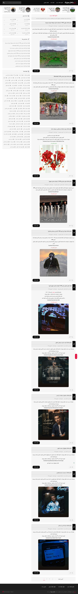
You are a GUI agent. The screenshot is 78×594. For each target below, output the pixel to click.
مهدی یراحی (20, 103)
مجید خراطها (26, 111)
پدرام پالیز (21, 90)
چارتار (6, 95)
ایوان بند (13, 85)
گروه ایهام (7, 85)
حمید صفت (11, 95)
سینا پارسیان (18, 126)
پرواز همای (15, 90)
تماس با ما (44, 587)
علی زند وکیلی (25, 141)
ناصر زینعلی (13, 100)
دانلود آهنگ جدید (59, 2)
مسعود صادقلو (25, 108)
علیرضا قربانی (18, 136)
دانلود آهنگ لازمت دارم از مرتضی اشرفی (64, 342)
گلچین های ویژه (60, 26)
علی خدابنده (18, 141)
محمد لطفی (19, 111)
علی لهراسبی (26, 136)
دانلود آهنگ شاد (61, 587)
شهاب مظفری (25, 118)
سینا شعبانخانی (18, 124)
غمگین (53, 292)
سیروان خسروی (11, 121)
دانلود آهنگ (36, 71)
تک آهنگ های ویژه (60, 345)
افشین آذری (26, 80)
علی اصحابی (5, 141)
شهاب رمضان (18, 118)
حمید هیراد (18, 95)
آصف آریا (20, 75)
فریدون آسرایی (6, 131)
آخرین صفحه (60, 579)
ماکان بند (17, 116)
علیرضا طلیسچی (25, 139)
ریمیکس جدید (11, 28)
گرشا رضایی (26, 131)
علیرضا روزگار (17, 139)
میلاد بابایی (6, 100)
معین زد (13, 108)
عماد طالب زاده (6, 134)
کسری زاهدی (14, 131)
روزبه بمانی (12, 147)
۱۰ (52, 579)
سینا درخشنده (25, 126)
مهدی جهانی (13, 103)
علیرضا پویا (12, 136)
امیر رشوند (19, 83)
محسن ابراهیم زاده (24, 116)
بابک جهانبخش (25, 88)
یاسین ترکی (26, 100)
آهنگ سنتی (12, 19)
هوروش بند (19, 100)
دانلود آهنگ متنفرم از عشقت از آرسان (64, 395)
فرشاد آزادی (26, 134)
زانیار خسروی (19, 144)
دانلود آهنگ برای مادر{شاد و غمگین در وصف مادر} (61, 129)
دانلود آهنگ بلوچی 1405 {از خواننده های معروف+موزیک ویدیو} (59, 22)
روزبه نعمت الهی (19, 147)
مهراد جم (26, 103)
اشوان (4, 77)
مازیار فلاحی (11, 116)
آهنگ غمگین (46, 2)
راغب (14, 98)
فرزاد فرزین (19, 134)
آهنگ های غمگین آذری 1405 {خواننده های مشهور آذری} (60, 286)
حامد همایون (17, 93)
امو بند (19, 85)
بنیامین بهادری (11, 88)
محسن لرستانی (18, 113)
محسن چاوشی (10, 113)
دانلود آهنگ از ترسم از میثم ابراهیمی (64, 472)
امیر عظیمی (7, 83)
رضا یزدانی (12, 144)
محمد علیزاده (11, 111)
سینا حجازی (26, 124)
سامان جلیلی (12, 129)
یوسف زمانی (9, 98)
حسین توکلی (8, 90)
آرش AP (15, 75)
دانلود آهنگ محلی (52, 587)
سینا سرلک (11, 124)
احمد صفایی (10, 77)
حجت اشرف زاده (25, 95)
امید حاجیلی (13, 80)
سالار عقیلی (19, 129)
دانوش (27, 98)
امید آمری (19, 80)
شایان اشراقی (11, 118)
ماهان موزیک (70, 3)
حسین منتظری (25, 93)
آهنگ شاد (52, 2)
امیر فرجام (13, 83)
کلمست (20, 131)
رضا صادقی (6, 144)
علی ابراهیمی (26, 144)
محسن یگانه (26, 113)
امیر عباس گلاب (25, 85)
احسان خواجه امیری (24, 77)
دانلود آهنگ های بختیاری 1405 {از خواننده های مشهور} (60, 181)
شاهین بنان (26, 121)
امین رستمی (26, 83)
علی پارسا (12, 141)
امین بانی (7, 80)
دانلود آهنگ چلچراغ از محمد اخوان (64, 448)
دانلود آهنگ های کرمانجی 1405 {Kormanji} (63, 76)
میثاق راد (18, 106)
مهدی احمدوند (25, 106)
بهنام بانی (18, 88)
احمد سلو (16, 77)
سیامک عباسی (18, 121)
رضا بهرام (26, 147)
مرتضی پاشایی (7, 108)
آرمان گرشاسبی (8, 75)
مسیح (19, 108)
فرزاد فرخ (13, 134)
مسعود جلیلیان (12, 106)
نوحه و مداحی (11, 33)
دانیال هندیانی (20, 98)
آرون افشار (26, 75)
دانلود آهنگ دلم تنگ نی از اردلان (65, 525)
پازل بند (26, 90)
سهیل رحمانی (25, 129)
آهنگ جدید (66, 26)
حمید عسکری (10, 93)
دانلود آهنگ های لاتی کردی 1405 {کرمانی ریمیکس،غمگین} (60, 231)
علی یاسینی (11, 139)
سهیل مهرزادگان (10, 126)
